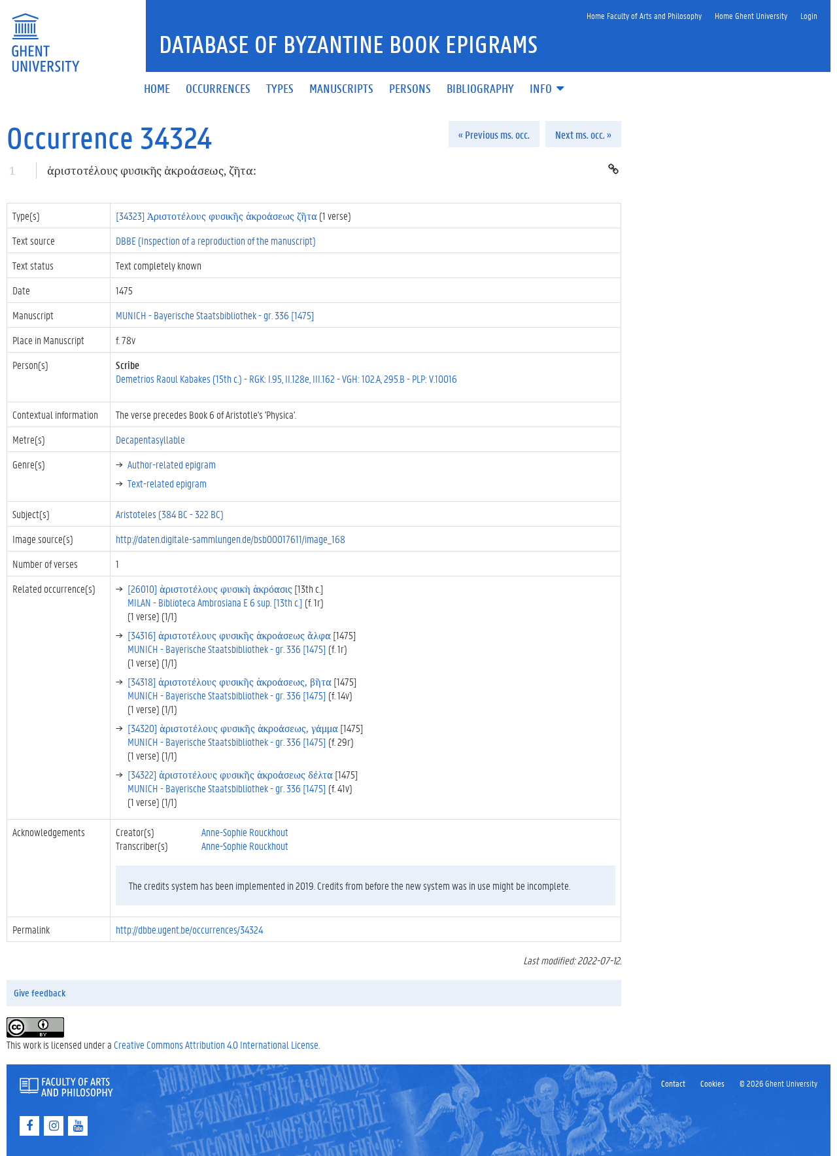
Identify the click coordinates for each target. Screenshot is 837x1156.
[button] (548, 89)
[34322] (230, 774)
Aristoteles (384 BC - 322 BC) (170, 514)
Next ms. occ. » (583, 134)
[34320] (233, 728)
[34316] (229, 635)
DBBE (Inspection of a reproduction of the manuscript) (216, 240)
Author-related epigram (172, 464)
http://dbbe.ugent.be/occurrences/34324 (189, 929)
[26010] (210, 588)
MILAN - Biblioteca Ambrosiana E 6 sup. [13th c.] (215, 602)
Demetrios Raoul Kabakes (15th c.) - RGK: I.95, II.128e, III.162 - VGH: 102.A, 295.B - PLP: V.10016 (286, 378)
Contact (673, 1083)
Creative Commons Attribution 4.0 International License (216, 1044)
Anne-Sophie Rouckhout (244, 832)
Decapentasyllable (150, 439)
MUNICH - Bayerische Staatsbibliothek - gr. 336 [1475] (215, 315)
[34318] (230, 681)
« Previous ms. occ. (494, 134)
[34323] (216, 215)
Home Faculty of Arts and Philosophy (644, 15)
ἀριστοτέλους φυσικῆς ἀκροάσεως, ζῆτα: (151, 170)
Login (808, 15)
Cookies (712, 1083)
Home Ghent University (751, 15)
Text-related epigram (167, 483)
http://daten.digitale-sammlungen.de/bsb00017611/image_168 (230, 539)
